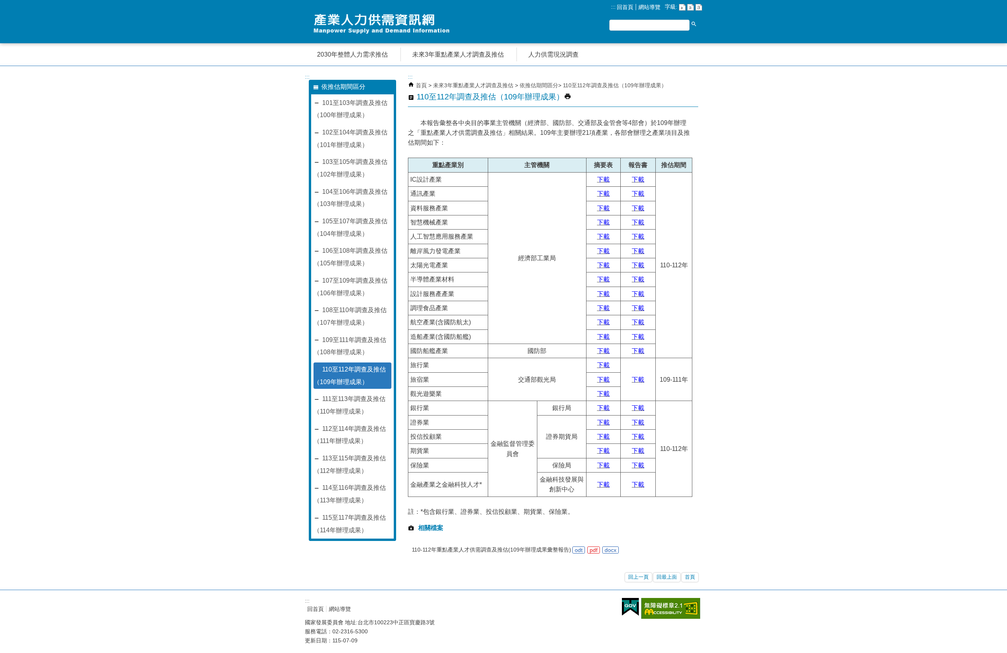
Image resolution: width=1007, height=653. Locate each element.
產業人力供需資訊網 (383, 23)
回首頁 (625, 7)
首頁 (421, 85)
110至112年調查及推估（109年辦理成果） (350, 375)
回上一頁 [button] (638, 577)
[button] (694, 24)
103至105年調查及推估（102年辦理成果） (350, 168)
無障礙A (670, 608)
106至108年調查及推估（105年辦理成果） (350, 257)
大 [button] (698, 7)
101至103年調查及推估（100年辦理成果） (350, 109)
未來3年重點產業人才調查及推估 (474, 85)
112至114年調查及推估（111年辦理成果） (350, 435)
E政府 (630, 607)
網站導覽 (649, 7)
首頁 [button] (690, 577)
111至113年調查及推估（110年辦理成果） (349, 405)
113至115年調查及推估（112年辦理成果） (350, 464)
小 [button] (682, 7)
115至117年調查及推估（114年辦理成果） (350, 523)
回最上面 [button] (667, 577)
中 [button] (690, 7)
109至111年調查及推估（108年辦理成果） (350, 346)
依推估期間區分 (539, 85)
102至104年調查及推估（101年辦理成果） (350, 138)
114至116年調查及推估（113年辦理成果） (350, 494)
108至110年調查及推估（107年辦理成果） (350, 316)
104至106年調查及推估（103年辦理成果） (350, 198)
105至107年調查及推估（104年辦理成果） (350, 227)
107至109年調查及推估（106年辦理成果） (350, 286)
